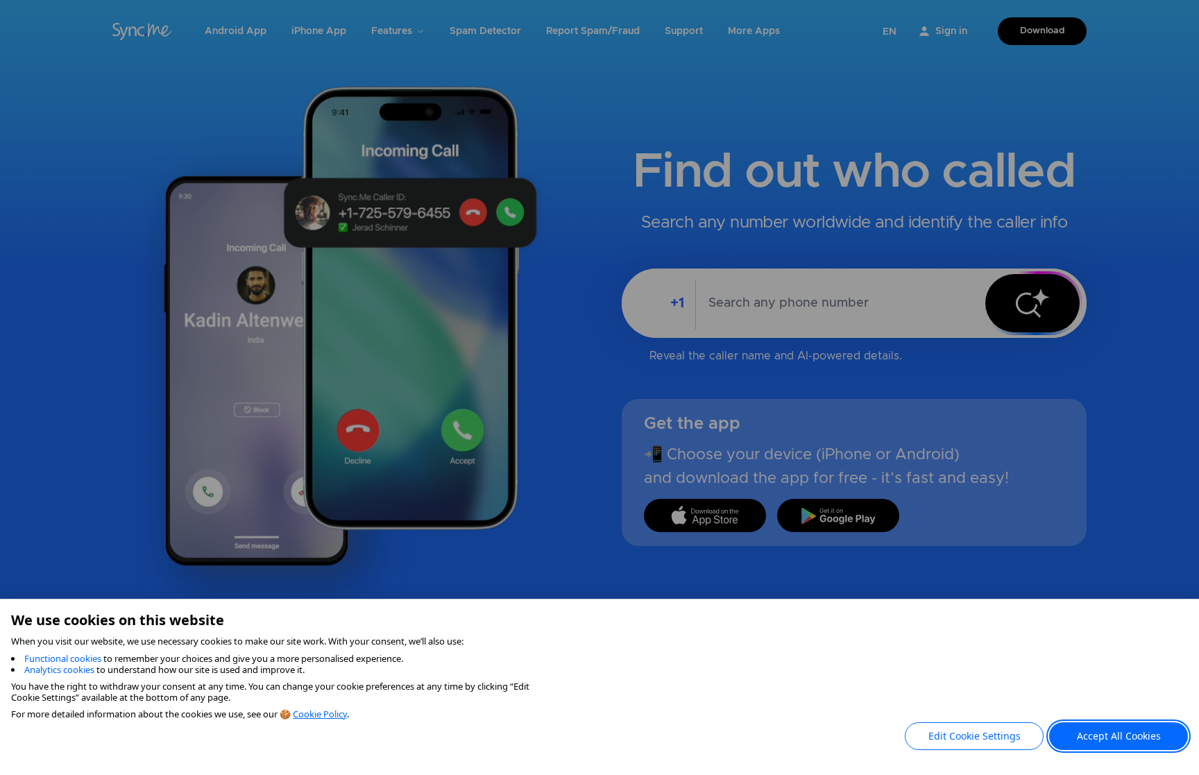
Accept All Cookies (1119, 735)
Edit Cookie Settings (974, 735)
